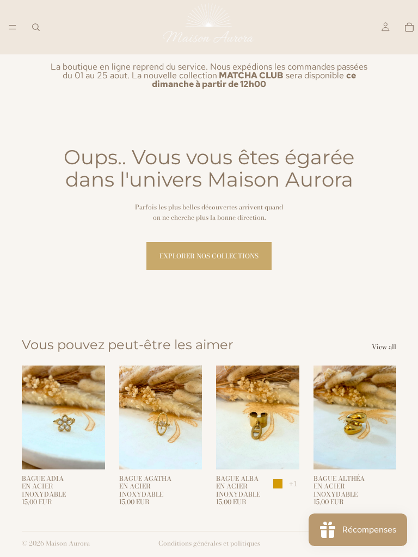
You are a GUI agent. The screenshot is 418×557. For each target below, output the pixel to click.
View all (384, 347)
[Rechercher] (36, 27)
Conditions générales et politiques (209, 543)
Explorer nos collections (209, 256)
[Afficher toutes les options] (293, 483)
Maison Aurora (68, 543)
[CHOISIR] (88, 452)
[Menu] (12, 27)
